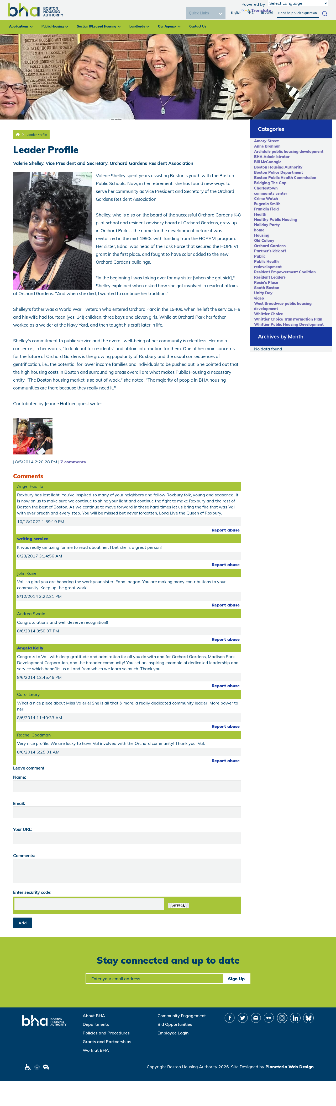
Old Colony (264, 240)
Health (260, 214)
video (259, 298)
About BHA (94, 1015)
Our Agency (167, 26)
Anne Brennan (267, 146)
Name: (19, 777)
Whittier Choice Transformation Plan (288, 319)
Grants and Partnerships (107, 1041)
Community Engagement (182, 1015)
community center (270, 193)
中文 (251, 12)
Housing (261, 235)
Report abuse (226, 530)
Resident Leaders (270, 277)
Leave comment (28, 768)
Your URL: (22, 829)
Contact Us (197, 26)
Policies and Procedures (106, 1032)
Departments (96, 1024)
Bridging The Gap (270, 183)
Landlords (137, 26)
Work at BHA (96, 1050)
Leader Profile (37, 135)
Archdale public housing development (288, 151)
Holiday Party (267, 225)
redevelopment (268, 266)
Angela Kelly (30, 647)
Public (259, 256)
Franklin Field (266, 209)
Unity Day (263, 293)
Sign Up (236, 978)
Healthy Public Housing (275, 219)
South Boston (266, 287)
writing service (32, 538)
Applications (18, 26)
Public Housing (52, 26)
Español (267, 12)
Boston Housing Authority (278, 167)
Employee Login (173, 1032)
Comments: (24, 855)
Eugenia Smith (267, 204)
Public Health (266, 261)
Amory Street (266, 141)
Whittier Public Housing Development (289, 324)
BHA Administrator (272, 156)
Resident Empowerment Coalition (285, 272)
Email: (19, 803)
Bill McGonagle (267, 162)
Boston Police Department (278, 172)
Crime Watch (266, 198)
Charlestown (266, 188)
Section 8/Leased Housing (96, 26)
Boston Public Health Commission (285, 177)
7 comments (73, 461)
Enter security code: (32, 892)
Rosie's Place (266, 282)
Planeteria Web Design (289, 1066)
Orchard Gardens (270, 245)
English (236, 12)
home (259, 230)
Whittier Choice (268, 314)
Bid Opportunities (175, 1024)
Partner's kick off (270, 251)
